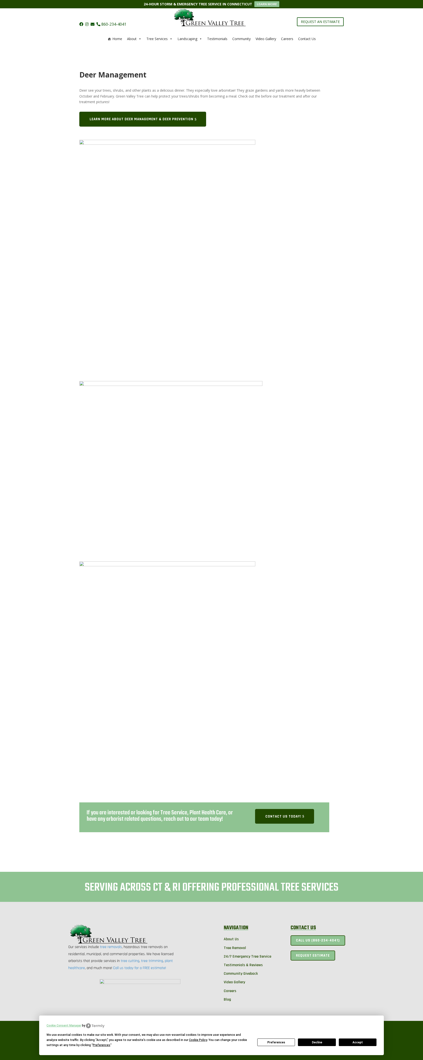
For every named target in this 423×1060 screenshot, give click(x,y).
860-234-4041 (113, 24)
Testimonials (217, 38)
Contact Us (307, 38)
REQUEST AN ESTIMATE (320, 21)
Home (117, 38)
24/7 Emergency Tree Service (247, 956)
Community (241, 38)
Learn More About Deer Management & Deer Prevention (141, 119)
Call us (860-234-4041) (318, 940)
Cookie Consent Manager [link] (64, 1025)
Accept (357, 1042)
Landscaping (187, 38)
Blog (227, 999)
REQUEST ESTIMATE (313, 955)
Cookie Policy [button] (198, 1040)
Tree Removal (235, 948)
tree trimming (152, 960)
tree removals (111, 947)
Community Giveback (241, 973)
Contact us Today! (283, 816)
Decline (317, 1042)
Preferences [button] (101, 1045)
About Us (231, 939)
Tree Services (157, 38)
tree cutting (130, 960)
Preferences (276, 1042)
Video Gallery (266, 38)
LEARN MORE (267, 4)
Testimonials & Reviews (243, 965)
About (132, 38)
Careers (287, 38)
